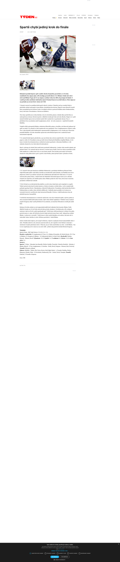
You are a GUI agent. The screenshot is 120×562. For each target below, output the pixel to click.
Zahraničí (65, 17)
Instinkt (65, 15)
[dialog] (60, 552)
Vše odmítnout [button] (64, 556)
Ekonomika (80, 17)
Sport (85, 17)
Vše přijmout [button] (55, 556)
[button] (60, 550)
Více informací (61, 549)
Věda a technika (72, 17)
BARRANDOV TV (72, 15)
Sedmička (60, 15)
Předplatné (96, 15)
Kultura (90, 17)
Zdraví (94, 17)
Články (54, 17)
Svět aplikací (90, 15)
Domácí (60, 17)
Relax (99, 17)
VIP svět (78, 15)
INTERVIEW (84, 15)
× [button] (118, 544)
